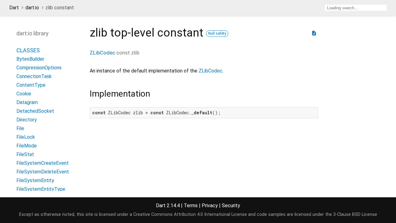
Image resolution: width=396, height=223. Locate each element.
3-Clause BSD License (355, 214)
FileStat (25, 154)
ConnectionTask (34, 76)
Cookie (23, 94)
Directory (26, 120)
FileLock (25, 137)
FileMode (26, 146)
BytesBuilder (30, 59)
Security (231, 205)
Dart (14, 8)
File (20, 128)
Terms (191, 205)
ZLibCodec (102, 53)
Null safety (217, 33)
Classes (28, 50)
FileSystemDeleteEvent (42, 172)
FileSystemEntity (35, 180)
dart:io (32, 8)
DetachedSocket (35, 111)
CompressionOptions (39, 68)
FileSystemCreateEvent (42, 163)
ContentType (30, 85)
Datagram (27, 102)
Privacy (210, 205)
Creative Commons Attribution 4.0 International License (190, 214)
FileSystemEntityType (40, 189)
